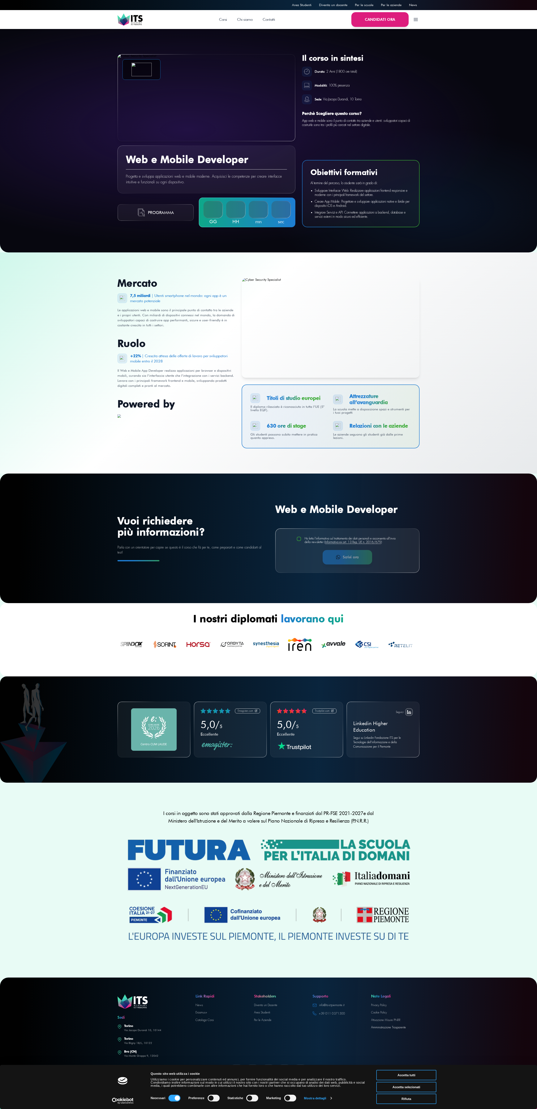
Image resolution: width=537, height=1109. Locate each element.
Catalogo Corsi (205, 1020)
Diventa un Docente (265, 1005)
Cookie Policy (379, 1012)
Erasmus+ (201, 1012)
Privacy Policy (379, 1005)
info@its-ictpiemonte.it (331, 1005)
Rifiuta (406, 1099)
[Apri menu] (416, 19)
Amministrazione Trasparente (388, 1027)
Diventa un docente (333, 5)
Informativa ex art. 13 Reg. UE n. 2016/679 (353, 542)
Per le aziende (391, 5)
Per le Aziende (262, 1020)
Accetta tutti (406, 1075)
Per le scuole (364, 5)
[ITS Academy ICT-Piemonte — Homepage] (130, 19)
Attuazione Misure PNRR (385, 1020)
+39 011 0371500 (332, 1013)
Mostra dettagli (315, 1098)
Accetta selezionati (406, 1087)
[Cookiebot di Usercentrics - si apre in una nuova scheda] (122, 1101)
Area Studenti (302, 5)
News (413, 5)
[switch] (214, 1098)
